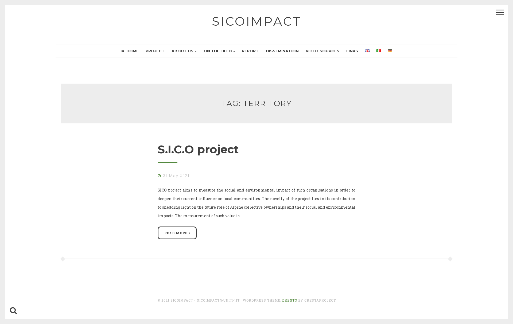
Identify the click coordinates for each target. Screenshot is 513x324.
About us (182, 51)
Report (250, 51)
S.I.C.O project (198, 149)
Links (352, 51)
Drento (289, 300)
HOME (132, 51)
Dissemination (282, 51)
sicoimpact (256, 21)
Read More (175, 233)
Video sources (322, 51)
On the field (218, 51)
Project (155, 51)
